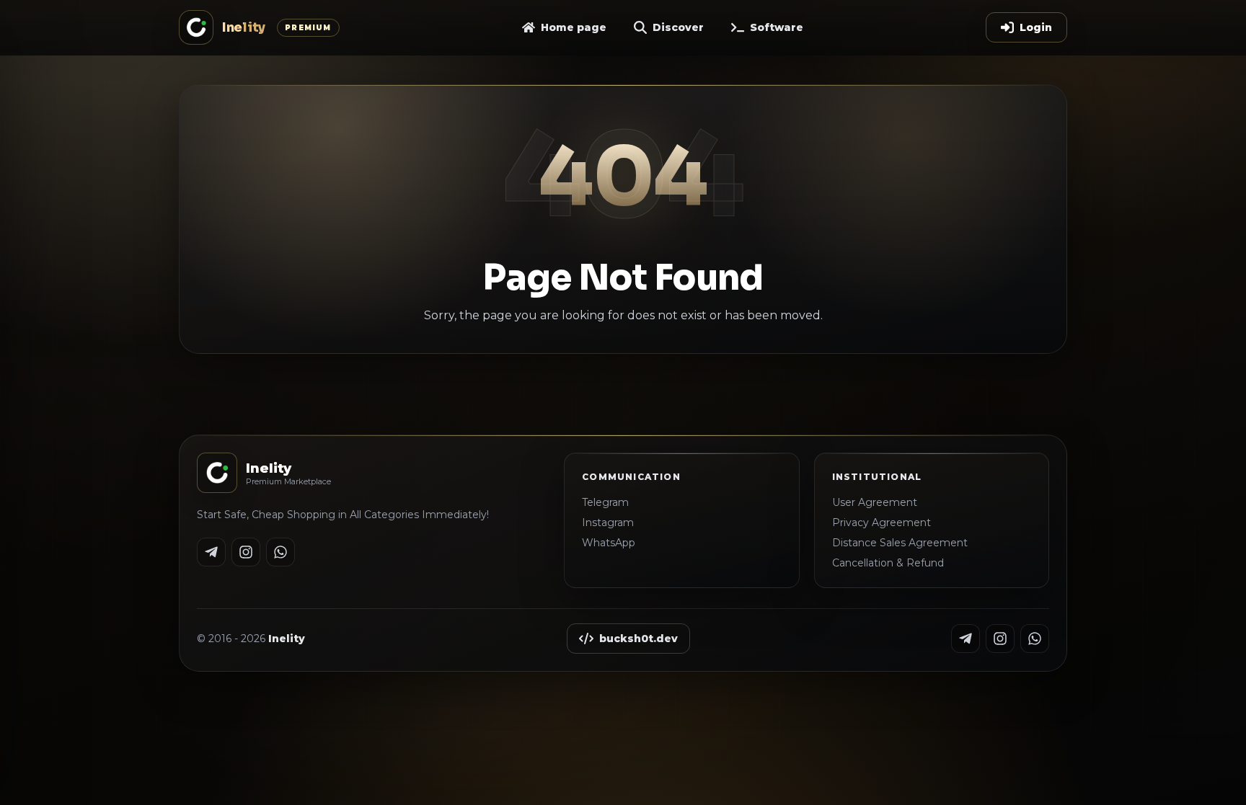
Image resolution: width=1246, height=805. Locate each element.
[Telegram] (211, 552)
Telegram (605, 502)
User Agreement (874, 502)
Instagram (608, 522)
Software (776, 27)
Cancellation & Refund (888, 562)
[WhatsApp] (280, 552)
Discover (678, 27)
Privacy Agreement (881, 522)
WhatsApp (608, 542)
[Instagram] (245, 552)
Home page (573, 27)
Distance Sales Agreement (900, 542)
